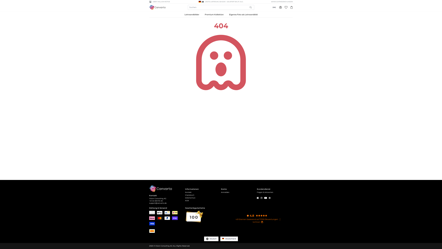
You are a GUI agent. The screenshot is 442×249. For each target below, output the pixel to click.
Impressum (189, 195)
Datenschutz (190, 198)
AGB (187, 201)
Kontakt (188, 192)
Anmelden (225, 192)
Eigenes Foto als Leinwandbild (243, 14)
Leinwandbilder (192, 14)
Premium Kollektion (214, 14)
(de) (274, 7)
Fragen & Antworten (265, 192)
